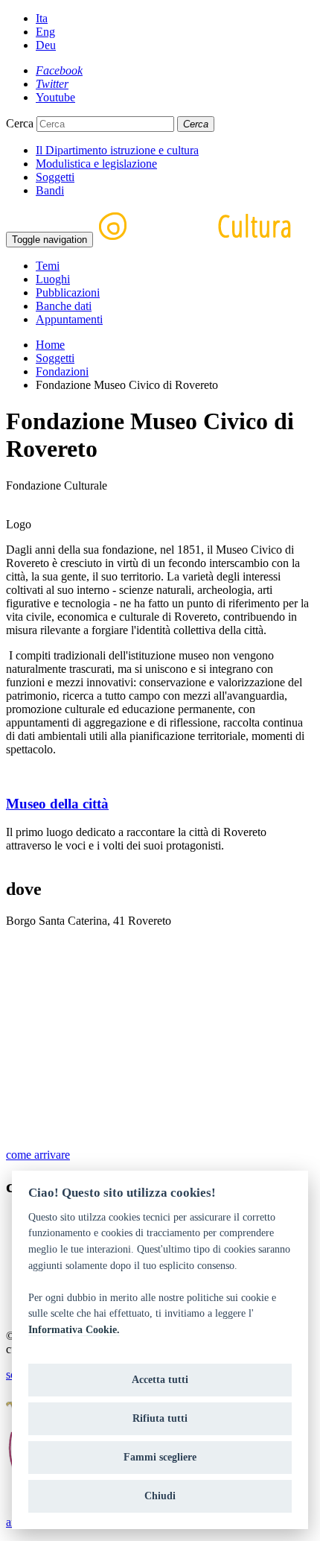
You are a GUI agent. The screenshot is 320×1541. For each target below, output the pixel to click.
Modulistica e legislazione (96, 163)
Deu (46, 45)
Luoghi (53, 279)
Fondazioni (62, 371)
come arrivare (38, 1154)
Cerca (19, 123)
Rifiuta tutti (160, 1418)
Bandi (50, 190)
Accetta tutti (160, 1379)
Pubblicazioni (68, 292)
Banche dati (64, 306)
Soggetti (55, 177)
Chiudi (160, 1496)
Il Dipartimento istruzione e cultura (117, 150)
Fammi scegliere (160, 1457)
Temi (48, 265)
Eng (45, 31)
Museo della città (57, 803)
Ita (42, 18)
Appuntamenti (69, 319)
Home (50, 344)
